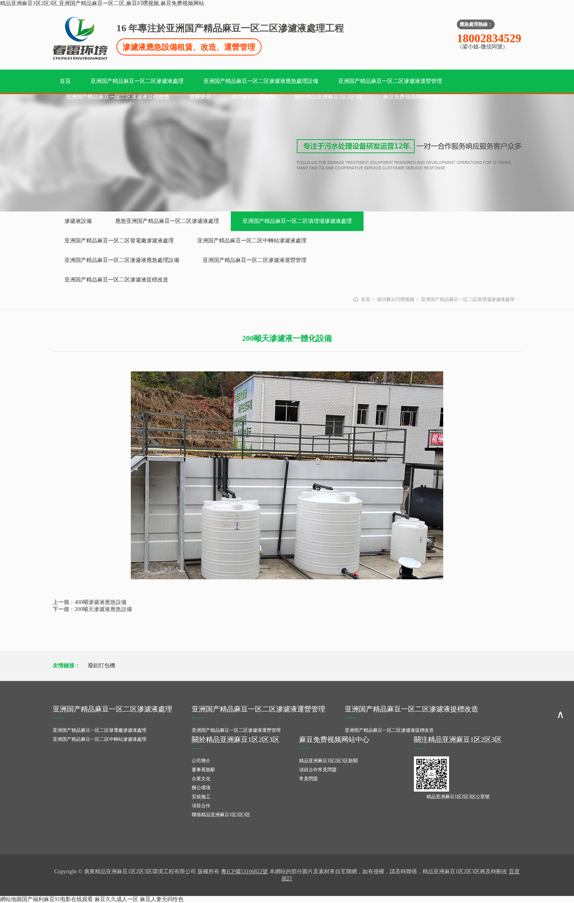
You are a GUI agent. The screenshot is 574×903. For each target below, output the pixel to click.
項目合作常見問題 (318, 769)
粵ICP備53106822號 (244, 871)
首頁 (65, 81)
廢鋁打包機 (101, 665)
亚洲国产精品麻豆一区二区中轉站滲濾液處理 (252, 241)
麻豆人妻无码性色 (162, 899)
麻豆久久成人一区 (116, 899)
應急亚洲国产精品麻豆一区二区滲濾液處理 (167, 221)
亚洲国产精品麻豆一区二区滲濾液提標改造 (117, 97)
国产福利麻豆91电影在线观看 (57, 899)
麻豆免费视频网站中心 (410, 97)
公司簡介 (201, 760)
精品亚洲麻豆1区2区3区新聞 (328, 760)
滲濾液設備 (78, 221)
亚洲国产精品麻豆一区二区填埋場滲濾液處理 (297, 221)
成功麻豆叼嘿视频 (253, 97)
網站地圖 (11, 899)
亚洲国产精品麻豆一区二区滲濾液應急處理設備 (260, 81)
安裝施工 (201, 796)
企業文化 (201, 778)
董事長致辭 (203, 769)
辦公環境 (201, 787)
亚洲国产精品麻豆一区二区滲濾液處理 (137, 81)
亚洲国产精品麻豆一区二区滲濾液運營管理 (390, 81)
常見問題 (308, 778)
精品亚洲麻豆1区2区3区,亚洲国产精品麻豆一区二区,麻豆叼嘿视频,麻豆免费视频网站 (102, 3)
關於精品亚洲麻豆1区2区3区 (329, 97)
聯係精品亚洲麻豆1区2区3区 (221, 814)
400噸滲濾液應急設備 (101, 602)
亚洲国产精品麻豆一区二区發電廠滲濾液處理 (119, 241)
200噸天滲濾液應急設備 (103, 609)
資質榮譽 (200, 97)
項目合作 (201, 805)
